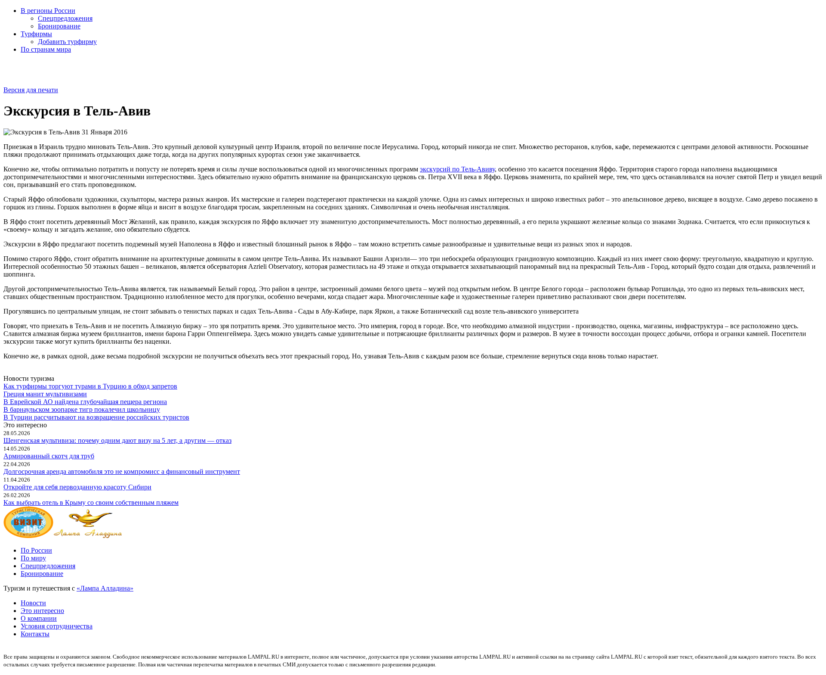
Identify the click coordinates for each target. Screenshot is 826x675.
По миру (33, 558)
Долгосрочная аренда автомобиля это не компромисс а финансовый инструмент (121, 471)
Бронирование (59, 26)
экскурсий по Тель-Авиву (457, 169)
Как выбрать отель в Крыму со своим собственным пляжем (91, 502)
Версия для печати (30, 89)
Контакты (35, 634)
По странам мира (46, 49)
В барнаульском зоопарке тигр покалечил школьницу (81, 409)
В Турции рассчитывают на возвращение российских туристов (96, 417)
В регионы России (48, 10)
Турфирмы (36, 33)
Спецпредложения (65, 18)
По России (36, 550)
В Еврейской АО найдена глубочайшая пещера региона (85, 401)
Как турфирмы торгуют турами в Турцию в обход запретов (90, 386)
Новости (33, 603)
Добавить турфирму (67, 41)
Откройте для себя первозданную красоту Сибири (77, 487)
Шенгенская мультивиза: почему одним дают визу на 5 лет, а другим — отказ (117, 440)
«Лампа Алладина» (105, 588)
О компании (39, 618)
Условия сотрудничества (56, 626)
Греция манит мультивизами (45, 394)
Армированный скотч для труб (48, 456)
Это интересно (42, 610)
